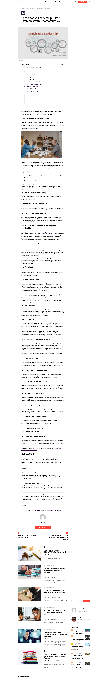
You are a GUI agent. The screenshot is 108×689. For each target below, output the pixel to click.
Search (87, 601)
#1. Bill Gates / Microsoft (34, 83)
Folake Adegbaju (48, 616)
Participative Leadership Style (32, 86)
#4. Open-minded (32, 77)
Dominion (47, 595)
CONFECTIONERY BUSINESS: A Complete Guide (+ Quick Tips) (77, 666)
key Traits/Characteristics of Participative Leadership (38, 71)
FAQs (27, 96)
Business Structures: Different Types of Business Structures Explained (78, 639)
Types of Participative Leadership (35, 69)
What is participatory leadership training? (35, 100)
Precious (24, 24)
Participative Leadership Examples (33, 81)
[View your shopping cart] (75, 2)
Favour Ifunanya (48, 660)
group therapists (43, 349)
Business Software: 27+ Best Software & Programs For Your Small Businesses (55, 634)
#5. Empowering (32, 79)
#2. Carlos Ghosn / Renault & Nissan (36, 84)
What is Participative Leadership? (33, 67)
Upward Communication (47, 233)
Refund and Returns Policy (70, 676)
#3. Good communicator (33, 76)
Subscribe (82, 1)
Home (23, 8)
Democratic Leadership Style (35, 406)
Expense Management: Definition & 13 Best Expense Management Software (55, 570)
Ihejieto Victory (81, 617)
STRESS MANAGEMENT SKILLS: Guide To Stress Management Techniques (54, 612)
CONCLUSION (29, 94)
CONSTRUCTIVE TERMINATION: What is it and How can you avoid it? (55, 591)
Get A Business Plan (56, 679)
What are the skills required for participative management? (39, 102)
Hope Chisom (48, 575)
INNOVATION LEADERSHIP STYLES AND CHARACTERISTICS (38, 508)
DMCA (40, 679)
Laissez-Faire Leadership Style (35, 417)
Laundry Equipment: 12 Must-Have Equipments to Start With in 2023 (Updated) (55, 656)
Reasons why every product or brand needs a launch (78, 632)
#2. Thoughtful (32, 74)
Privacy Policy (81, 676)
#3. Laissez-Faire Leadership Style (35, 91)
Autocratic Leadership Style (34, 437)
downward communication (53, 235)
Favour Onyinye (48, 554)
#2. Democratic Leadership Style (35, 89)
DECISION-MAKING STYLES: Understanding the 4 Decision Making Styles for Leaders (42, 510)
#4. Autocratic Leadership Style (35, 93)
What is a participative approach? (33, 98)
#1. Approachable (32, 72)
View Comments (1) (42, 527)
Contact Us (54, 676)
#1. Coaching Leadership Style (35, 88)
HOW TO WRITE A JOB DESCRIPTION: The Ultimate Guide (55, 551)
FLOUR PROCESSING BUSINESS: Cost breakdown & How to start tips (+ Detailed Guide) (78, 657)
